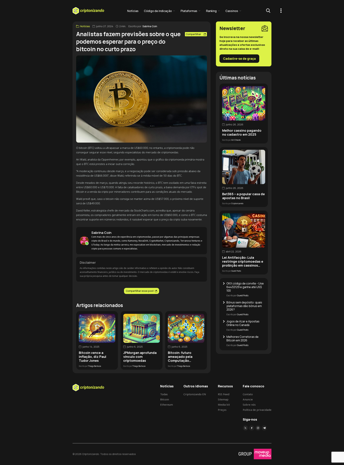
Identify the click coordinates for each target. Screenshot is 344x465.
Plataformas (189, 11)
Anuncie (248, 399)
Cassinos (231, 11)
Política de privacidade (257, 410)
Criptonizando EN (194, 394)
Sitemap (223, 399)
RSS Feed (223, 394)
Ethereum (166, 404)
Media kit (224, 404)
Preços (222, 410)
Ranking (211, 11)
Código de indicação (158, 11)
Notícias (132, 11)
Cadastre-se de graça (239, 59)
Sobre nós (249, 404)
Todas (164, 394)
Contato (248, 394)
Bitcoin (164, 399)
